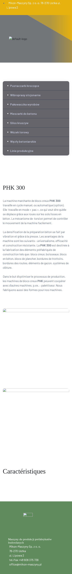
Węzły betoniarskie (23, 141)
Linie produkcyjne (21, 150)
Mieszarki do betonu (23, 113)
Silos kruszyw (19, 123)
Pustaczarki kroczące (24, 85)
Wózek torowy (19, 132)
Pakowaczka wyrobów (24, 104)
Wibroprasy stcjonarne (25, 95)
